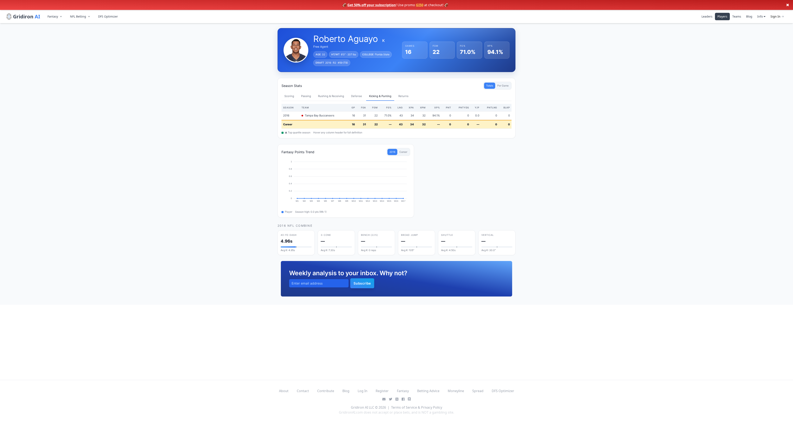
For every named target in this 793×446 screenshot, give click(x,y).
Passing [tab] (306, 96)
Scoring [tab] (289, 96)
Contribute (325, 391)
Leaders (707, 16)
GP (353, 107)
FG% (389, 107)
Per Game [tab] (503, 85)
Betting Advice (428, 391)
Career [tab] (403, 151)
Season (288, 107)
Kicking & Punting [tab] (380, 96)
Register (382, 391)
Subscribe (362, 283)
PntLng (492, 107)
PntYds (464, 107)
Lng (400, 107)
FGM (375, 107)
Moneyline (456, 391)
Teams (736, 16)
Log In (362, 391)
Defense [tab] (356, 96)
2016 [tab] (392, 151)
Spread (477, 391)
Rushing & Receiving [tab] (331, 96)
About (283, 391)
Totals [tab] (489, 85)
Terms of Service (404, 407)
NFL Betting (78, 16)
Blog (749, 16)
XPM (423, 107)
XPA (411, 107)
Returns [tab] (403, 96)
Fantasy (52, 16)
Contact (303, 391)
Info (760, 16)
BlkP (506, 107)
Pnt (448, 107)
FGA (363, 107)
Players (722, 16)
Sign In (775, 16)
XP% (437, 107)
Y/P (477, 107)
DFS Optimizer (108, 16)
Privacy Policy (431, 407)
